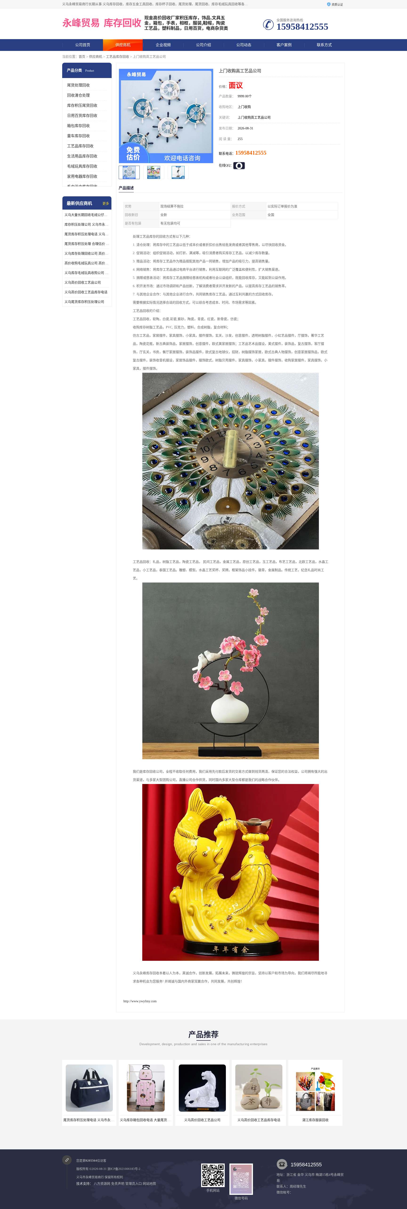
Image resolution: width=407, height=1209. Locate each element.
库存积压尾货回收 (82, 105)
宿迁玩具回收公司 (315, 1120)
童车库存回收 (78, 136)
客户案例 (284, 45)
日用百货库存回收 (82, 116)
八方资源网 (102, 1183)
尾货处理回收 (78, 85)
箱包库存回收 (78, 126)
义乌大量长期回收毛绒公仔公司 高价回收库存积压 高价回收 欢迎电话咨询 (87, 215)
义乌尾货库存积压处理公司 (84, 302)
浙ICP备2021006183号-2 (123, 1169)
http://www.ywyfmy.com (140, 1001)
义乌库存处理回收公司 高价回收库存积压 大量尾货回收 (87, 253)
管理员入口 (133, 1183)
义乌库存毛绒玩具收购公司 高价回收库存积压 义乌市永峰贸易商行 (87, 273)
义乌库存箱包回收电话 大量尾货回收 (90, 1120)
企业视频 (163, 45)
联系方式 (324, 45)
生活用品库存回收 (82, 156)
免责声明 (117, 1183)
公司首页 (82, 45)
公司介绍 (203, 45)
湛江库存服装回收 (259, 1120)
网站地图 (149, 1183)
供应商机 (122, 45)
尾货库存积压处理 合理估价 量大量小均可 (87, 244)
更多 (105, 203)
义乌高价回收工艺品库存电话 (86, 292)
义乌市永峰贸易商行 (90, 1177)
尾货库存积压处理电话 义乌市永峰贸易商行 (87, 234)
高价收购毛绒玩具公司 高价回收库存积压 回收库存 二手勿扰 (87, 263)
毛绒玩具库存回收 (82, 166)
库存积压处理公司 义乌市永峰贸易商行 (87, 224)
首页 (82, 56)
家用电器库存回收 (82, 176)
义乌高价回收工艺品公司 (83, 282)
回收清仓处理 (78, 95)
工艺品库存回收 (117, 56)
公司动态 (243, 45)
